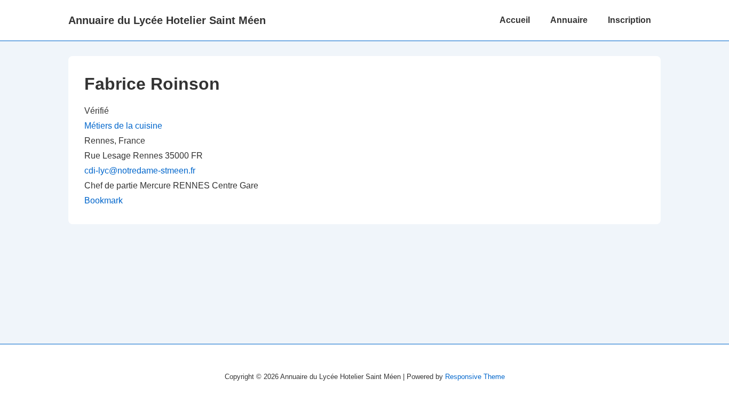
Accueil (515, 20)
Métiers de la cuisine (123, 125)
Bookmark (103, 200)
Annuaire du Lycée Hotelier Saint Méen (167, 20)
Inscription (629, 20)
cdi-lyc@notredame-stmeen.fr (139, 170)
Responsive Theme (475, 377)
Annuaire (569, 20)
